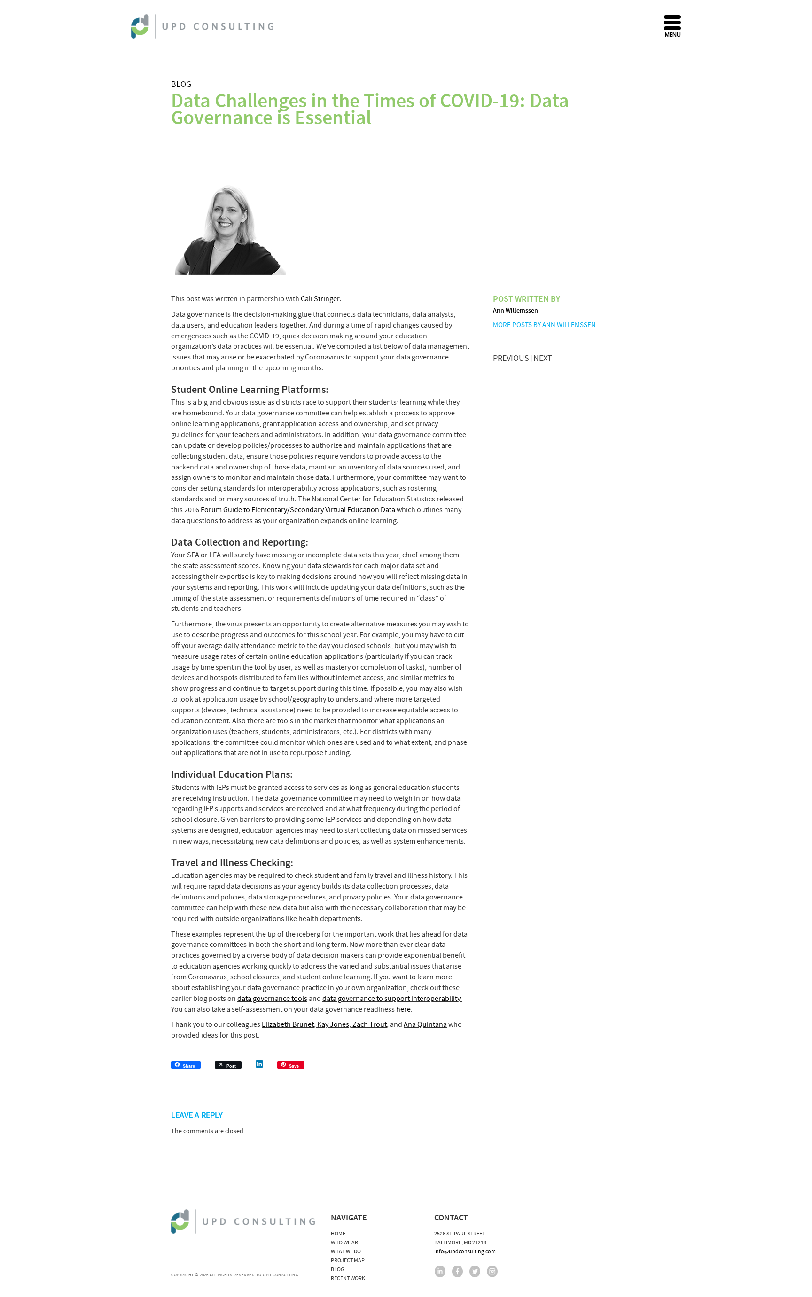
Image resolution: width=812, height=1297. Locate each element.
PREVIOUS (511, 358)
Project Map (348, 1260)
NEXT (542, 358)
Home (338, 1233)
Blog (181, 84)
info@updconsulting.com (465, 1251)
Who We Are (346, 1242)
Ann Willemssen (515, 310)
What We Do (346, 1251)
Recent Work (348, 1278)
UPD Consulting (203, 26)
